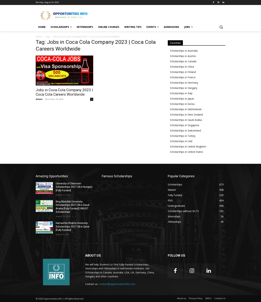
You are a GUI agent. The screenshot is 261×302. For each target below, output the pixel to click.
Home (39, 36)
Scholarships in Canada (183, 61)
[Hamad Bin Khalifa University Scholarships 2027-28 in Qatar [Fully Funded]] (44, 227)
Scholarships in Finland (183, 72)
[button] (221, 27)
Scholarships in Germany (184, 82)
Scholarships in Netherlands (186, 109)
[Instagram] (218, 3)
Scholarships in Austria (183, 56)
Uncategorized (43, 84)
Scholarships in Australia (184, 50)
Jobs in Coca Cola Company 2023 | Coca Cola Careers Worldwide (64, 92)
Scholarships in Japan (182, 98)
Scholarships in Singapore (184, 125)
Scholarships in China (182, 66)
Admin (39, 99)
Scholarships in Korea (182, 104)
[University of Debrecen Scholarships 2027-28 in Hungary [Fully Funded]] (44, 188)
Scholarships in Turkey (182, 136)
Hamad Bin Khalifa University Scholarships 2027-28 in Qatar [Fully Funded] (72, 226)
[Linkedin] (223, 3)
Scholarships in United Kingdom (188, 146)
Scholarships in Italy (181, 93)
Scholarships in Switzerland (185, 130)
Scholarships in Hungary (183, 88)
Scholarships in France (182, 77)
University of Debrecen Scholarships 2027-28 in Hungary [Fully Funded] (74, 187)
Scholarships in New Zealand (186, 114)
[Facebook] (213, 3)
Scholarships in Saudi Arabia (186, 120)
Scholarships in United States (186, 151)
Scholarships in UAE (181, 141)
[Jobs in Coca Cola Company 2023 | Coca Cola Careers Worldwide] (64, 71)
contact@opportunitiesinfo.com (117, 284)
